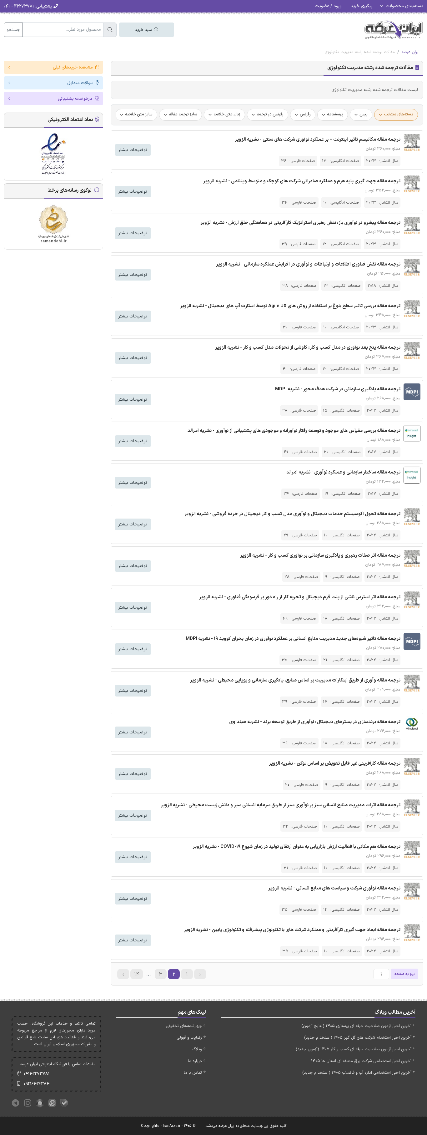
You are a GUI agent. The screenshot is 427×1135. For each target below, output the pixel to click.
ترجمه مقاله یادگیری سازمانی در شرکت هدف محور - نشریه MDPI (337, 389)
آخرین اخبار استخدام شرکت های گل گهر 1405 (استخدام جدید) (357, 1038)
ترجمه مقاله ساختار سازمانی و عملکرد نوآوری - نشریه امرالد (343, 472)
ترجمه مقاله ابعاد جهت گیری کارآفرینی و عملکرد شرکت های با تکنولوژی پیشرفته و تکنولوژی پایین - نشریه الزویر (292, 930)
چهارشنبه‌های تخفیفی (184, 1026)
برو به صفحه (404, 974)
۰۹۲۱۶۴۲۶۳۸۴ (36, 1084)
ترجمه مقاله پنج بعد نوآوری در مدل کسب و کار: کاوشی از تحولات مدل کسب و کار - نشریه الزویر (307, 347)
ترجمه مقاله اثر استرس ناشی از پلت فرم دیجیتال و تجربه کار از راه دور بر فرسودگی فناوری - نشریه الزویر (299, 597)
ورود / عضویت (328, 6)
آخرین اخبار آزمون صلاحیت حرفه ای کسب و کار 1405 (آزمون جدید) (353, 1049)
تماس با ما (193, 1073)
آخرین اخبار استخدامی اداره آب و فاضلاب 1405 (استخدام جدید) (356, 1073)
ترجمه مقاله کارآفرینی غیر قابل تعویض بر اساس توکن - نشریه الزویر (334, 763)
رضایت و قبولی (189, 1038)
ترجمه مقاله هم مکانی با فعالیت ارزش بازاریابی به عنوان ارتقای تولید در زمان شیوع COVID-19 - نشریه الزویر (296, 846)
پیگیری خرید (362, 6)
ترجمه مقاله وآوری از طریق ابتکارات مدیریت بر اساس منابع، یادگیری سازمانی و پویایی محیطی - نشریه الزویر (295, 680)
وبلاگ (197, 1049)
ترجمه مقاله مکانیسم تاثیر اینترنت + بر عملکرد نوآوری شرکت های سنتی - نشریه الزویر (317, 139)
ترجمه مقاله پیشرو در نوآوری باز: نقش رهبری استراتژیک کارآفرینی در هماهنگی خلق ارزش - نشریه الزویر (300, 222)
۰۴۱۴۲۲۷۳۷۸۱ (36, 1074)
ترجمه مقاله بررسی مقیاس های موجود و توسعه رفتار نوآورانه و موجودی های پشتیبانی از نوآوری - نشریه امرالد (294, 430)
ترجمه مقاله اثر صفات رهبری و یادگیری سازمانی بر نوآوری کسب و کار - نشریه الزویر (320, 555)
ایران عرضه (410, 52)
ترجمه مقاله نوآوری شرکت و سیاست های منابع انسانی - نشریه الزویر (334, 888)
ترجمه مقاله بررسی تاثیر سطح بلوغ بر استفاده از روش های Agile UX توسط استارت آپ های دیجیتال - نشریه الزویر (290, 306)
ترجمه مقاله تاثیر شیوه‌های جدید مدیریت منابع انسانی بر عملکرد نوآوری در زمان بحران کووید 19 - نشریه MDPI (293, 638)
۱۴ (136, 974)
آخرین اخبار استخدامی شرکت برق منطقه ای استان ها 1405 (361, 1061)
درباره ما (195, 1061)
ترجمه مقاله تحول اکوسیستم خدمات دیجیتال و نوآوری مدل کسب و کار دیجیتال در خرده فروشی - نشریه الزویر (292, 514)
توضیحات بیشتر (132, 150)
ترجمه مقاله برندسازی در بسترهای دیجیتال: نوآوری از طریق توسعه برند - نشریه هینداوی (314, 722)
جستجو (13, 30)
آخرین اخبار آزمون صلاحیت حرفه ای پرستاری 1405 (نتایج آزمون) (356, 1026)
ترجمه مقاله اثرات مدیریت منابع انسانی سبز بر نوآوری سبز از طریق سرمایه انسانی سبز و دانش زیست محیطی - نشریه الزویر (280, 805)
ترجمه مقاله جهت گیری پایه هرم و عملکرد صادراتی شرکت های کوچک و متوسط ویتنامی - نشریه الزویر (301, 181)
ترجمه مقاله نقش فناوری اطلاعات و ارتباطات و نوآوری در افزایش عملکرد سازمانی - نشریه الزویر (308, 264)
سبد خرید (144, 30)
